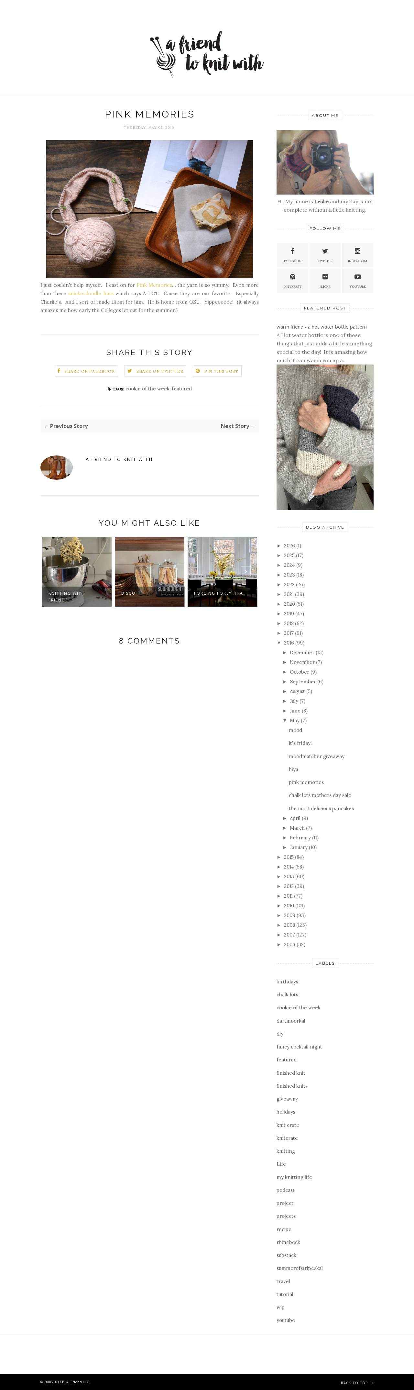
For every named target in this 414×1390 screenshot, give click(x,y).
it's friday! (300, 743)
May (295, 720)
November (303, 662)
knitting (286, 1151)
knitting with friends (67, 596)
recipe (284, 1229)
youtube (286, 1320)
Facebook (292, 261)
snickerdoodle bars (91, 293)
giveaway (287, 1099)
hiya (293, 769)
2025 (290, 555)
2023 (290, 575)
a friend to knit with (119, 459)
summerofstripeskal (300, 1268)
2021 (289, 594)
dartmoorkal (291, 1021)
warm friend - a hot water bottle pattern (322, 326)
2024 (290, 565)
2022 (290, 584)
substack (286, 1255)
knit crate (288, 1125)
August (298, 691)
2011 (289, 896)
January (299, 847)
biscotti (132, 593)
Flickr (325, 287)
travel (283, 1281)
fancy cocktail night (299, 1047)
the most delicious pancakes (321, 808)
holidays (286, 1112)
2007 (290, 935)
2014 (289, 867)
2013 (289, 876)
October (300, 672)
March (298, 828)
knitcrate (287, 1138)
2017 (289, 633)
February (301, 838)
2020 (290, 604)
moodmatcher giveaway (316, 756)
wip (281, 1307)
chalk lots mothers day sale (320, 795)
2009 (290, 915)
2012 (289, 886)
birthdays (287, 982)
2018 (289, 623)
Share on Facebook (89, 371)
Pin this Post (221, 371)
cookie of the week (147, 389)
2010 (289, 905)
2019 (289, 614)
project (285, 1203)
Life (281, 1164)
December (303, 652)
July (295, 701)
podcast (286, 1190)
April (296, 818)
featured (182, 389)
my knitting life (294, 1177)
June (296, 711)
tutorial (285, 1294)
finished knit (291, 1073)
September (303, 681)
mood (295, 730)
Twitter (325, 261)
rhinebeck (288, 1242)
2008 (290, 925)
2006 (290, 944)
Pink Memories (154, 285)
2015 (289, 857)
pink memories (306, 782)
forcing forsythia (218, 593)
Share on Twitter (159, 371)
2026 (290, 546)
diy (280, 1034)
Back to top (355, 1382)
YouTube (358, 287)
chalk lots (287, 995)
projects (286, 1216)
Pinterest (292, 287)
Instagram (357, 261)
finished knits (292, 1086)
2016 (289, 643)
